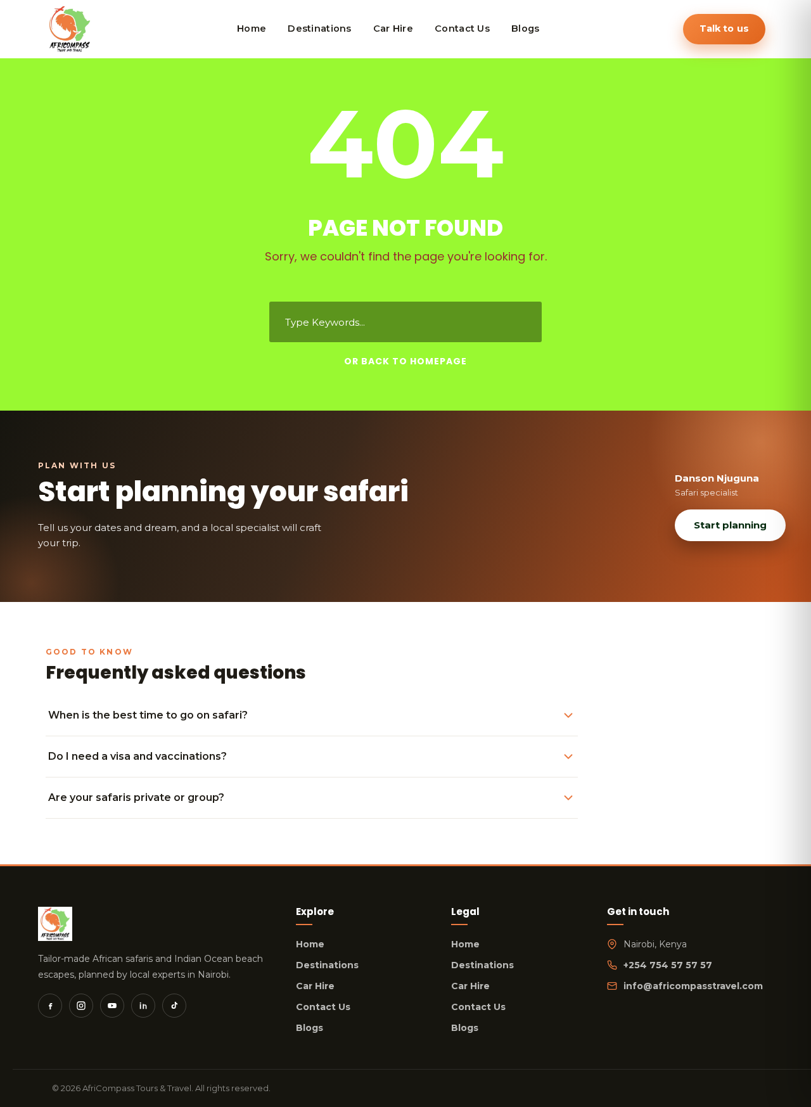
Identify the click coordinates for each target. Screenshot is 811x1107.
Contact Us (323, 1007)
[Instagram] (81, 1006)
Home (310, 944)
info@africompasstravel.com (693, 986)
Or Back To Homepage (405, 361)
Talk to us (724, 28)
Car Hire (315, 986)
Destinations (327, 965)
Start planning (730, 525)
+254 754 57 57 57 (667, 965)
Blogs (309, 1027)
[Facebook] (50, 1006)
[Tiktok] (174, 1006)
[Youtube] (112, 1006)
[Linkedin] (143, 1006)
